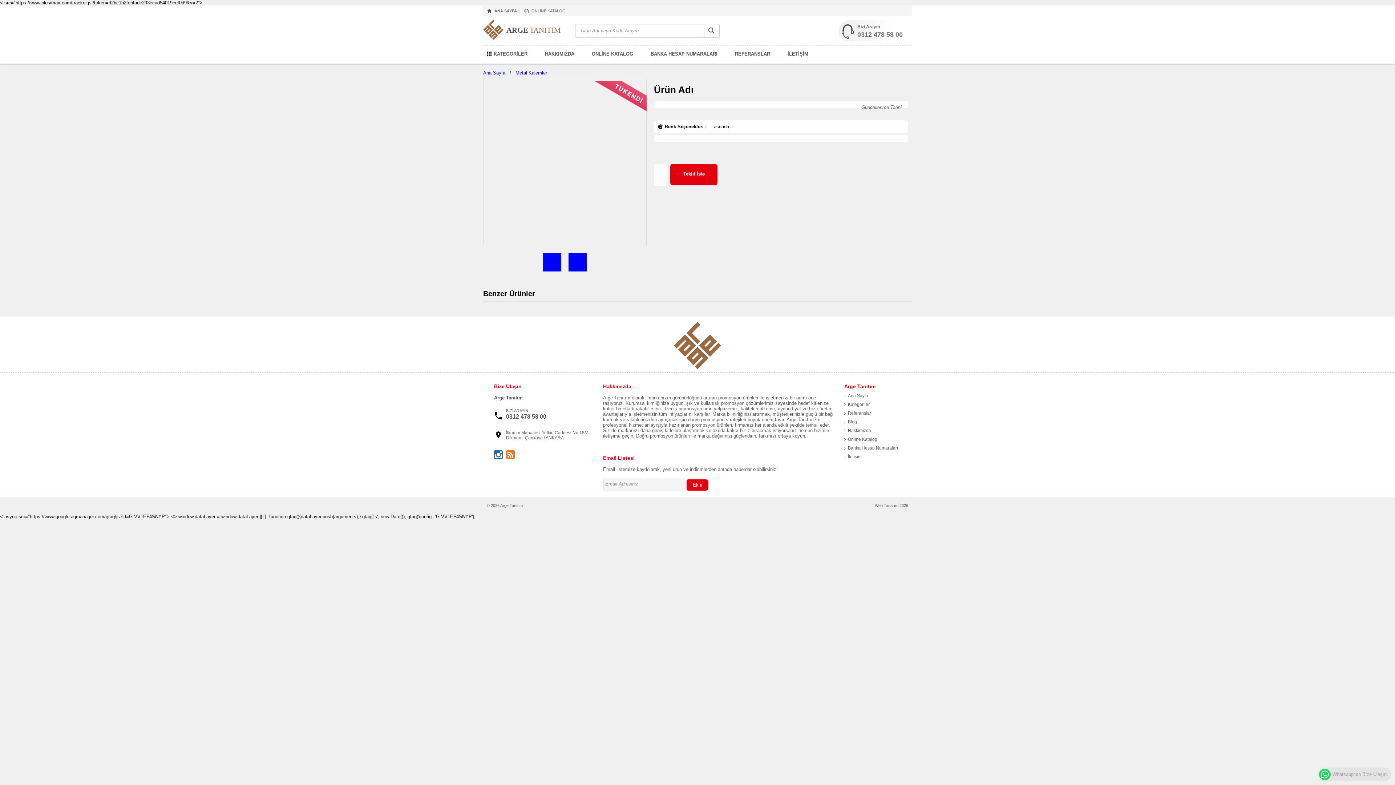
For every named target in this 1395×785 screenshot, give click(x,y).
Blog (852, 421)
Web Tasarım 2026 (891, 505)
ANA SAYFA (505, 11)
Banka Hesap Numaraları (873, 448)
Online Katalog (862, 439)
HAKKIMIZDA (559, 54)
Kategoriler (859, 404)
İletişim (855, 456)
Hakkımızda (859, 430)
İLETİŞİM (798, 54)
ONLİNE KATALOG (548, 11)
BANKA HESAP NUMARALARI (684, 54)
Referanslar (859, 413)
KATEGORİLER (510, 54)
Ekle (697, 485)
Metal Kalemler (531, 73)
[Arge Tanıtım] (525, 31)
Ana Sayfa (494, 73)
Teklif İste (694, 174)
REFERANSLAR (752, 54)
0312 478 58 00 (880, 34)
